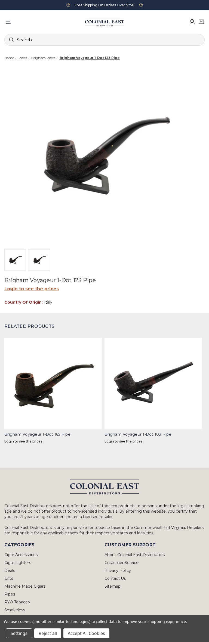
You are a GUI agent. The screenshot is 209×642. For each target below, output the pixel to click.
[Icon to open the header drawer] (8, 22)
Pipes (9, 594)
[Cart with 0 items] (201, 22)
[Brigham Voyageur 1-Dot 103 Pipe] (153, 383)
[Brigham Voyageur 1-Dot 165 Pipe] (53, 383)
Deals (9, 570)
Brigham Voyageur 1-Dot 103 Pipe (137, 434)
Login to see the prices (31, 288)
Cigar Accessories (21, 554)
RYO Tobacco (17, 602)
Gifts (8, 578)
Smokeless (14, 609)
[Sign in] (192, 22)
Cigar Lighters (17, 562)
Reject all (48, 633)
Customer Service (121, 562)
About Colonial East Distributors (134, 554)
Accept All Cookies (86, 633)
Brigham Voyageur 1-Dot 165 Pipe (37, 434)
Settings (19, 633)
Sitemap (112, 586)
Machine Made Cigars (24, 586)
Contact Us (115, 578)
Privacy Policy (117, 570)
